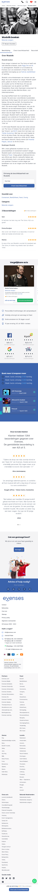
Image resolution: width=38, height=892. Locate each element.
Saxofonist (5, 865)
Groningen (23, 756)
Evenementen (23, 699)
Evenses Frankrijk (6, 699)
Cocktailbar (5, 839)
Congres (22, 691)
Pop (3, 738)
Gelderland (23, 751)
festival (23, 72)
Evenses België (6, 681)
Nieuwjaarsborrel (24, 712)
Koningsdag (23, 710)
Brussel (22, 777)
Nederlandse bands (25, 797)
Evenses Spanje (6, 702)
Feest (21, 197)
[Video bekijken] (19, 21)
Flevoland (22, 764)
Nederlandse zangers (26, 802)
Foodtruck (4, 833)
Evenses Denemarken (8, 694)
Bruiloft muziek (6, 745)
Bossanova (5, 764)
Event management (7, 818)
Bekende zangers (22, 5)
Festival (22, 702)
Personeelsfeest (24, 715)
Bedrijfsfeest (14, 197)
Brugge (22, 784)
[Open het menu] (35, 2)
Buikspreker (5, 857)
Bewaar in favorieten (10, 43)
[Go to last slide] (2, 21)
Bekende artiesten (11, 5)
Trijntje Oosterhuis (8, 133)
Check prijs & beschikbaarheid (25, 300)
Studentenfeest (24, 720)
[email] (8, 589)
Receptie (22, 717)
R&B (3, 756)
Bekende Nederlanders (27, 794)
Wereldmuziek (5, 870)
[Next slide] (35, 21)
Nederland (22, 738)
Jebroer (9, 141)
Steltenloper (5, 802)
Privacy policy (6, 617)
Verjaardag (23, 725)
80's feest (22, 728)
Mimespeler (5, 825)
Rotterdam (22, 745)
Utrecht (22, 743)
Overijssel (22, 769)
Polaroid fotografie (7, 810)
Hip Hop (4, 753)
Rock (3, 743)
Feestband (5, 862)
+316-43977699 (18, 646)
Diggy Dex (25, 65)
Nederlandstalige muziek (8, 740)
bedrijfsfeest (31, 72)
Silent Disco (5, 852)
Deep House (5, 758)
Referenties (5, 608)
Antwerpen (23, 782)
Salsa (3, 748)
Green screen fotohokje (8, 812)
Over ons (4, 611)
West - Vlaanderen (25, 779)
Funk (3, 761)
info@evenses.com (16, 649)
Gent (21, 787)
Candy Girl (4, 820)
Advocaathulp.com (7, 710)
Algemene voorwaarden (9, 621)
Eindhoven (23, 748)
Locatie (22, 735)
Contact (4, 605)
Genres (4, 735)
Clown (3, 799)
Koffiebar (4, 831)
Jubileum (22, 704)
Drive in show (5, 849)
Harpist (4, 867)
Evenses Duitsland (7, 683)
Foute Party (5, 854)
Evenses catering (6, 715)
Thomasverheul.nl (7, 704)
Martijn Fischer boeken (10, 287)
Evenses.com (5, 678)
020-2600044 (18, 639)
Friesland (22, 774)
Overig (26, 197)
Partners (4, 676)
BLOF (15, 131)
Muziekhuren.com (7, 707)
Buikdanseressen (6, 828)
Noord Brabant (24, 761)
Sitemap (4, 614)
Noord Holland (24, 753)
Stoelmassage (5, 807)
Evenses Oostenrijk (7, 686)
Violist (3, 859)
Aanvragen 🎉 (19, 549)
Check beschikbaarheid (19, 186)
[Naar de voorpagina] (6, 2)
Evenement (5, 197)
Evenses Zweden (6, 691)
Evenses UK (5, 696)
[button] (11, 296)
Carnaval (22, 686)
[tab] (17, 32)
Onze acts (5, 794)
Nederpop (4, 774)
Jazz (3, 751)
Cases (3, 844)
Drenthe (22, 766)
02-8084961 (18, 641)
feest (10, 155)
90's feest (22, 730)
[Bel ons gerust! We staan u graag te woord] (22, 2)
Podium (4, 841)
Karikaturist (5, 823)
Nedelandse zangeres (26, 799)
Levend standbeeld (7, 797)
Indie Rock (4, 771)
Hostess (4, 815)
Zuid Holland (23, 758)
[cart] (31, 2)
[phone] (19, 589)
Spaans (4, 766)
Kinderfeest (23, 707)
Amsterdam (23, 740)
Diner (21, 694)
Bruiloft (22, 678)
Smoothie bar (5, 836)
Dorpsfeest (23, 696)
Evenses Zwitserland (7, 689)
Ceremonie (23, 689)
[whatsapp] (13, 589)
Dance (3, 769)
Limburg (22, 771)
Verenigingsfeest (24, 723)
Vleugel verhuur (6, 846)
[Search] (27, 2)
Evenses (3, 5)
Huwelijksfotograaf (7, 805)
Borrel (21, 683)
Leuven (22, 790)
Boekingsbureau (6, 712)
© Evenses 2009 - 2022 (9, 624)
